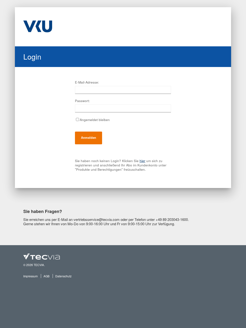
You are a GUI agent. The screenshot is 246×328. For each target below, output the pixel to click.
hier (142, 160)
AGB (46, 276)
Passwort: (82, 101)
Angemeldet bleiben (95, 119)
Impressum (30, 276)
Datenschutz (63, 276)
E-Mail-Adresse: (87, 82)
